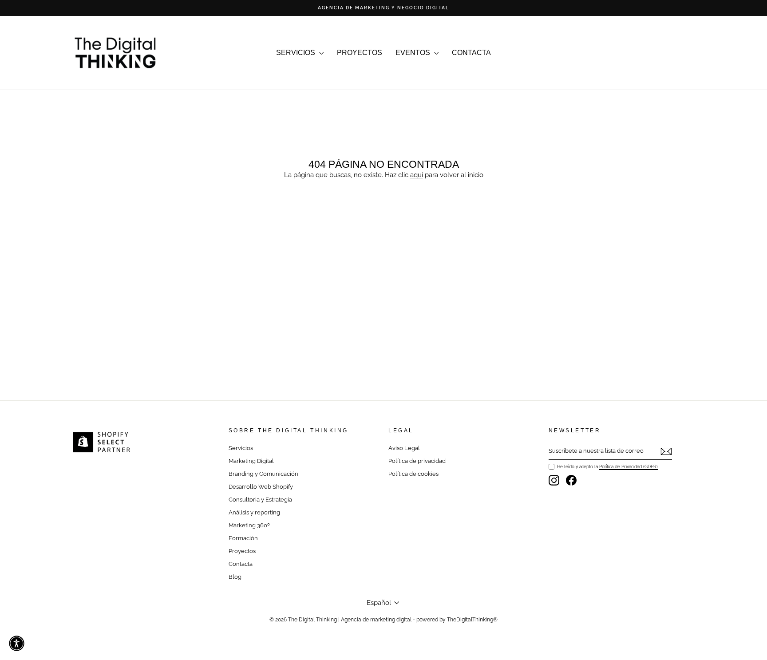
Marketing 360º (249, 525)
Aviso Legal (404, 448)
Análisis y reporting (254, 512)
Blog (235, 576)
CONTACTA (471, 52)
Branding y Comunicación (263, 473)
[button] (16, 643)
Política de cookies (413, 473)
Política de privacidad (417, 461)
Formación (243, 538)
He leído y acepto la (607, 466)
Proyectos (242, 551)
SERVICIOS (296, 52)
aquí (416, 175)
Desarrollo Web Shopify (261, 486)
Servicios (241, 448)
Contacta (241, 564)
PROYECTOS (359, 52)
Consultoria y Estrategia (260, 499)
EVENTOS (413, 52)
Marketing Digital (251, 461)
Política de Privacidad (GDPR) (628, 466)
